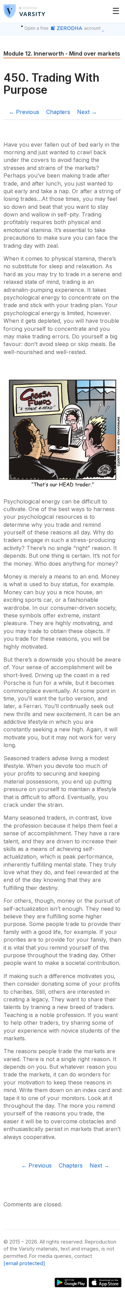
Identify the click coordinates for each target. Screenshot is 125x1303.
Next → (87, 111)
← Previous (24, 111)
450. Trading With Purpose (51, 84)
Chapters (58, 111)
